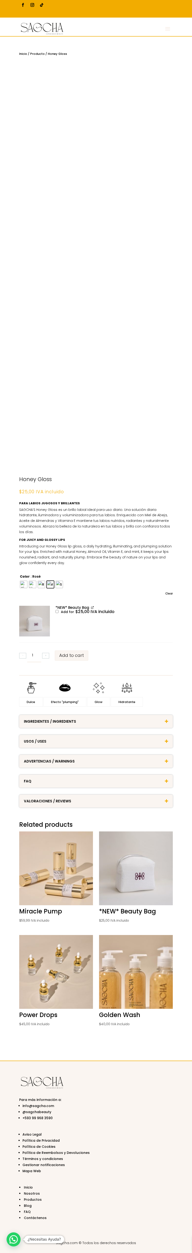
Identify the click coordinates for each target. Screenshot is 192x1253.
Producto (37, 54)
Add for (87, 612)
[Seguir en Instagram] (32, 5)
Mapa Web (31, 1171)
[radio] (23, 584)
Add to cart (71, 655)
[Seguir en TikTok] (41, 5)
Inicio (23, 54)
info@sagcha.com (38, 1105)
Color (25, 576)
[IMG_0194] (34, 621)
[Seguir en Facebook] (23, 5)
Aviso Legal (32, 1134)
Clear (169, 593)
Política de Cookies (38, 1146)
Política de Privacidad (41, 1140)
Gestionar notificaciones (43, 1165)
